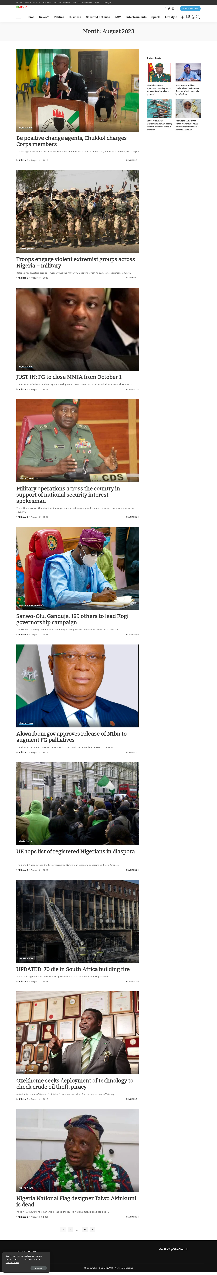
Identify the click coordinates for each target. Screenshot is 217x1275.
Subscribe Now (190, 8)
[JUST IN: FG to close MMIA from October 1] (77, 329)
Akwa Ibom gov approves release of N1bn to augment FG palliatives (71, 736)
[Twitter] (169, 8)
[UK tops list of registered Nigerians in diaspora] (77, 803)
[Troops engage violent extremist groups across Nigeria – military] (77, 211)
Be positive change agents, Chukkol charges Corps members (71, 141)
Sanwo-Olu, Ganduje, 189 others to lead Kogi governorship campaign (72, 619)
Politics (38, 605)
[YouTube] (173, 8)
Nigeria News (26, 127)
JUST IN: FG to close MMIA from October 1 (69, 377)
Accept (38, 1268)
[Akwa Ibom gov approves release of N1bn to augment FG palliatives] (77, 685)
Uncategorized (27, 249)
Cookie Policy (12, 1262)
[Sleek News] (21, 7)
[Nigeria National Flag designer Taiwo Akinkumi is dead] (77, 1150)
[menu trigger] (20, 17)
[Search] (198, 17)
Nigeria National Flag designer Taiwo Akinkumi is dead (76, 1201)
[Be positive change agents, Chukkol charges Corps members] (77, 90)
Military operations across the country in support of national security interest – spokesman (68, 494)
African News (26, 959)
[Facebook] (165, 8)
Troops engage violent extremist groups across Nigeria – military (75, 262)
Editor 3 (23, 160)
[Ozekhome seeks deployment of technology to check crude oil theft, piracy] (77, 1032)
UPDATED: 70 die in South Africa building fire (73, 969)
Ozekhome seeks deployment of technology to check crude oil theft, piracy (74, 1083)
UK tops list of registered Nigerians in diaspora (75, 851)
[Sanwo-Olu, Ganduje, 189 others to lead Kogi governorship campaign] (77, 568)
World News (25, 841)
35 (85, 1229)
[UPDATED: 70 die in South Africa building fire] (77, 921)
